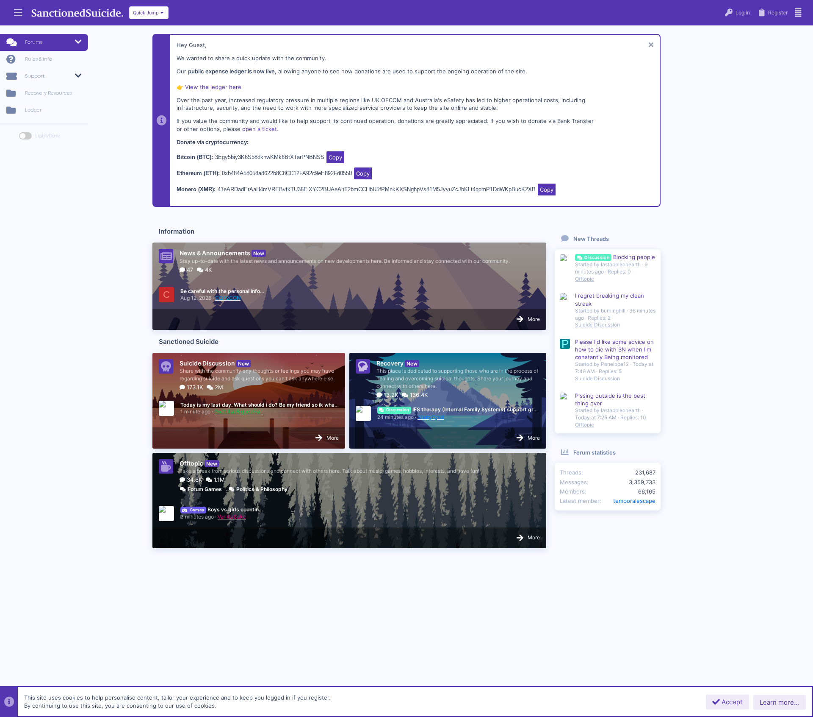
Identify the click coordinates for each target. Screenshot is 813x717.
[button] (18, 13)
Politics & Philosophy (262, 489)
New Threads (591, 238)
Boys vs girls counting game (233, 509)
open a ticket (259, 129)
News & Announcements (215, 253)
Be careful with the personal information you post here (247, 291)
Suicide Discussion (207, 363)
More (534, 319)
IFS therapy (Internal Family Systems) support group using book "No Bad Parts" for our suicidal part (522, 409)
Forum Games (205, 489)
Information (176, 231)
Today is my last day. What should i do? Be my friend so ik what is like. (266, 405)
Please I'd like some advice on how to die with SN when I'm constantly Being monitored (614, 349)
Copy (335, 157)
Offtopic (191, 463)
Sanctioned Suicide (188, 342)
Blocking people (619, 257)
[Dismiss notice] (649, 45)
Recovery (390, 363)
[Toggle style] (25, 135)
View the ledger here (213, 87)
